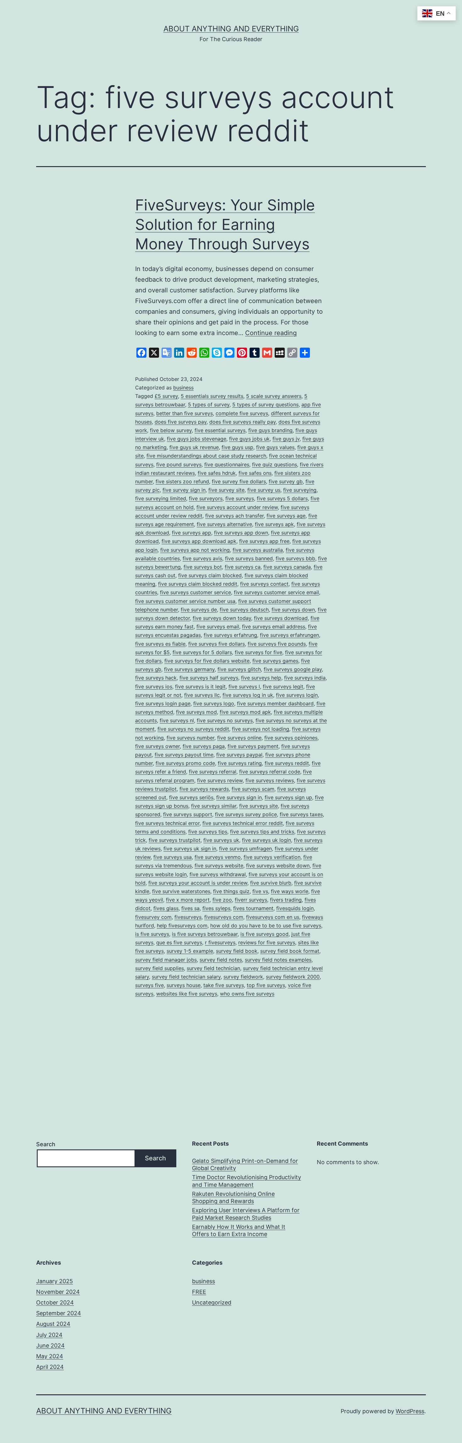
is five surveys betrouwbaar (205, 934)
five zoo (222, 900)
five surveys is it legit (200, 686)
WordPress (410, 1411)
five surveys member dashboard (275, 703)
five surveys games (275, 661)
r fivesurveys (220, 942)
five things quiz (231, 891)
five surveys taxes (301, 814)
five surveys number (190, 738)
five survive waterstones (181, 891)
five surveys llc (202, 695)
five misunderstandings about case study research (206, 456)
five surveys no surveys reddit (193, 729)
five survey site (226, 490)
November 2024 (58, 1291)
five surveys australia (258, 550)
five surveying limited (160, 498)
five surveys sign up (288, 797)
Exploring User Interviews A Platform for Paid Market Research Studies (246, 1214)
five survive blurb (270, 883)
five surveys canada (287, 567)
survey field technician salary (186, 977)
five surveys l (244, 686)
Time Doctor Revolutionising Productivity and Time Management (246, 1181)
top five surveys (266, 985)
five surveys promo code (185, 763)
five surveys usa (172, 857)
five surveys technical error (167, 823)
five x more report (188, 900)
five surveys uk (221, 840)
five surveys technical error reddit (242, 823)
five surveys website (219, 865)
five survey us (263, 490)
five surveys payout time (184, 754)
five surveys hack (156, 678)
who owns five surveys (247, 993)
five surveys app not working (195, 550)
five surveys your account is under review (197, 883)
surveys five (149, 985)
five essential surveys (220, 430)
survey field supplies (159, 968)
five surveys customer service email (276, 592)
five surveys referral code (269, 771)
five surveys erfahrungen (289, 635)
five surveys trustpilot (175, 840)
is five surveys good (264, 934)
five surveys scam (253, 789)
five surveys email (217, 626)
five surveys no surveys (225, 720)
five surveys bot (203, 567)
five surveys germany (189, 669)
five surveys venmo (218, 857)
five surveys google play (293, 669)
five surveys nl (177, 720)
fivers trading (286, 900)
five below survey (171, 430)
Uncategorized (211, 1302)
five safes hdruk (217, 473)
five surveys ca (243, 567)
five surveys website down (278, 865)
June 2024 (50, 1345)
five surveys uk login (266, 840)
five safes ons (255, 473)
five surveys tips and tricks (262, 831)
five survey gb (286, 481)
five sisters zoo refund (182, 481)
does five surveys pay (180, 422)
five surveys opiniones (290, 738)
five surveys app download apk (199, 541)
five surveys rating (240, 763)
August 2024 (53, 1324)
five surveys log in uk (248, 695)
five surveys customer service (195, 592)
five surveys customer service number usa (185, 601)
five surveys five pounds (277, 644)
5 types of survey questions (265, 404)
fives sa (190, 908)
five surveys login (297, 695)
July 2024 (49, 1335)
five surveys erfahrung (230, 635)
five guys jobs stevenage (196, 439)
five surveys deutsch (244, 609)
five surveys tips (207, 831)
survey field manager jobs (166, 960)
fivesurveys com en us (272, 917)
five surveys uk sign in (189, 848)
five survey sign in (184, 490)
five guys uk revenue (194, 447)
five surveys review (220, 780)
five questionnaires (226, 464)
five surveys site (258, 806)
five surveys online (239, 738)
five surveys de (199, 609)
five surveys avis (202, 558)
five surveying (299, 490)
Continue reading (271, 333)
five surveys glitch (239, 669)
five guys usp (237, 447)
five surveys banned (249, 558)
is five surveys (152, 934)
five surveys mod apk (245, 712)
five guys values (275, 447)
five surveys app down (241, 532)
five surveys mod (196, 712)
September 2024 (58, 1313)
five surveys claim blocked (210, 575)
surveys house (184, 985)
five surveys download (281, 618)
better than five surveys (184, 413)
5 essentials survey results (212, 396)
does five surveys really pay (242, 422)
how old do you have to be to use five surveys (265, 925)
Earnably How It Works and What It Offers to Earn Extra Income (238, 1230)
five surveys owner (157, 746)
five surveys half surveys (208, 678)
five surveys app (191, 532)
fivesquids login (295, 908)
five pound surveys (178, 464)
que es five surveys (179, 942)
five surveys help (261, 678)
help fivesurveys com (182, 925)
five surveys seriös (191, 797)
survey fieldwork (243, 977)
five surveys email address (273, 626)
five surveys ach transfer (234, 516)
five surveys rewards (204, 789)
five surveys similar (213, 806)
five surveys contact (264, 584)
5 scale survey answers (273, 396)
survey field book (236, 951)
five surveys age (286, 516)
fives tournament (253, 908)
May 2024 (49, 1356)
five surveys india (305, 678)
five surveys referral (212, 771)
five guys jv (286, 439)
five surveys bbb (295, 558)
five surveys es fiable (160, 644)
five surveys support (187, 814)
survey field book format (289, 951)
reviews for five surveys (266, 942)
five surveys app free (264, 541)
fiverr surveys (251, 900)
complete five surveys (242, 413)
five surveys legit (283, 686)
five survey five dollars (239, 481)
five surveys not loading (260, 729)
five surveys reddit (287, 763)
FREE (199, 1291)
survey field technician (213, 968)
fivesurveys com (223, 917)
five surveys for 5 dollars (202, 652)
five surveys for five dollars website (207, 661)
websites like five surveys (186, 993)
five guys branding (270, 430)
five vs (260, 891)
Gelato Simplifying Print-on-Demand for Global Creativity (245, 1164)
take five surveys (223, 985)
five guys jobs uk (249, 439)
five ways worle (289, 891)
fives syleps (216, 908)
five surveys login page (162, 703)
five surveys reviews (269, 780)
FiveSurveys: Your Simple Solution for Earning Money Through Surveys (225, 224)
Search (45, 1144)
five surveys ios (153, 686)
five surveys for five (258, 652)
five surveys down (293, 609)
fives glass (166, 908)
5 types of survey (208, 404)
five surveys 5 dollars (282, 498)
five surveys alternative (224, 524)
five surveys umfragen (245, 848)
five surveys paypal (239, 754)
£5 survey (166, 396)
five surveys (239, 498)
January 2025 (54, 1281)
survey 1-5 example (190, 951)
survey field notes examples (278, 960)
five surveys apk (274, 524)
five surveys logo (213, 703)
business (183, 387)
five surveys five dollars (216, 644)
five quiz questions (274, 464)
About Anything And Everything (231, 28)
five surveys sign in (239, 797)
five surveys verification (272, 857)
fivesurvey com (153, 917)
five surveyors (206, 498)
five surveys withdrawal (218, 874)
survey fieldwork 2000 (293, 977)
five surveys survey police (246, 814)
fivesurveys (187, 917)
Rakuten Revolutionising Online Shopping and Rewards (233, 1197)
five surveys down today (222, 618)
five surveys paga (204, 746)
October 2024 (55, 1302)
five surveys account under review (237, 507)
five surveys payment (253, 746)
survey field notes (221, 960)
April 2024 (50, 1367)
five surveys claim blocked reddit (197, 584)
